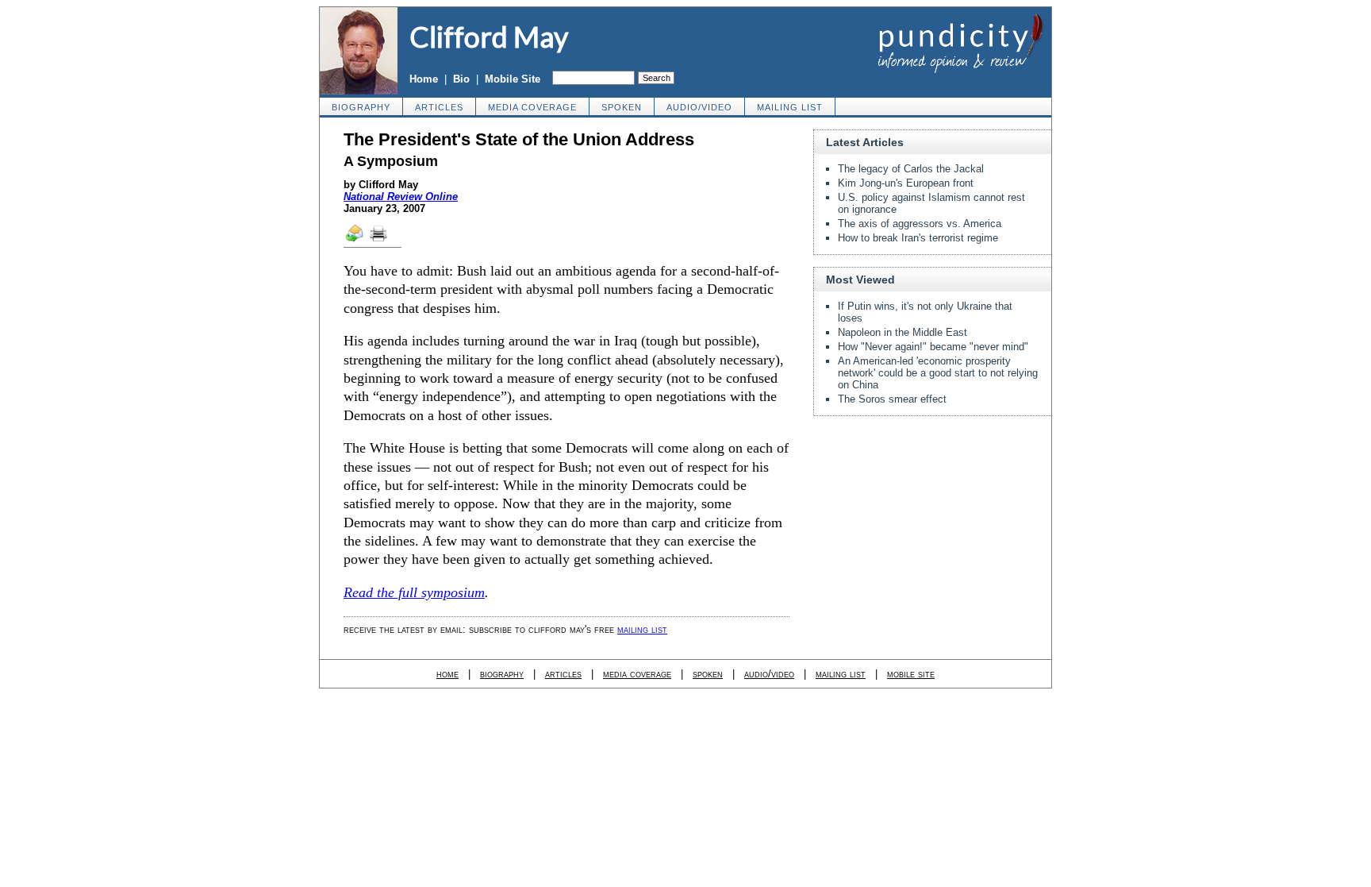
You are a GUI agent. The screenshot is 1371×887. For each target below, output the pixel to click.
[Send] (355, 240)
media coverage (532, 107)
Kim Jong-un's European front (906, 183)
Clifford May (488, 36)
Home (423, 79)
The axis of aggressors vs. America (919, 223)
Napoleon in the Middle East (902, 332)
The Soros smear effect (892, 399)
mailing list (790, 107)
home (447, 674)
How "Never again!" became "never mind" (933, 347)
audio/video (699, 107)
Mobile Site (512, 79)
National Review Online (401, 196)
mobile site (911, 674)
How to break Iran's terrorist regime (918, 238)
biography (361, 107)
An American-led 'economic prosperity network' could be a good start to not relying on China (938, 373)
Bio (461, 79)
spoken (621, 107)
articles (439, 107)
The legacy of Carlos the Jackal (911, 169)
